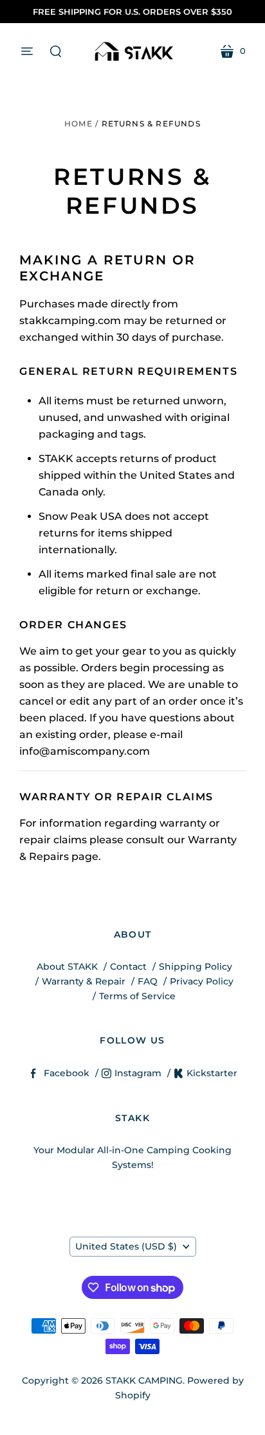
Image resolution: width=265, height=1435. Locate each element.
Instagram (137, 1073)
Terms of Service (137, 996)
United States (126, 1246)
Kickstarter (212, 1073)
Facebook (66, 1073)
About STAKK (67, 966)
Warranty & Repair (83, 981)
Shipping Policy (195, 966)
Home (78, 123)
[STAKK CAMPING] (132, 51)
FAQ (148, 981)
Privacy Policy (201, 981)
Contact (128, 966)
